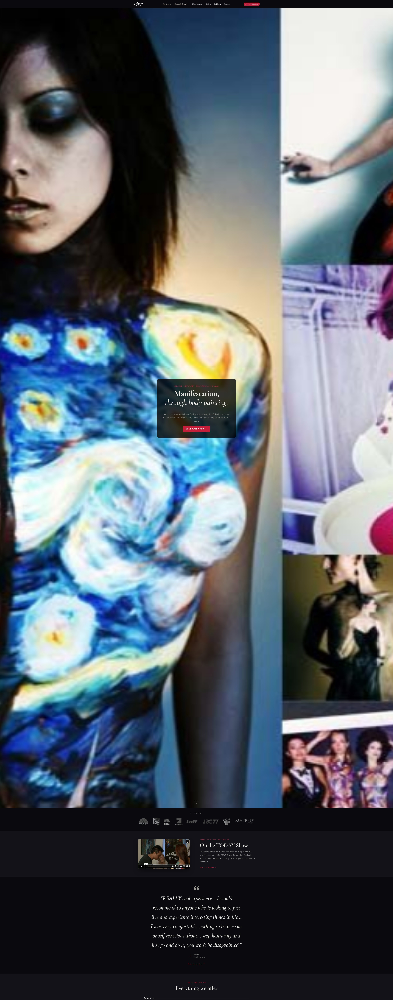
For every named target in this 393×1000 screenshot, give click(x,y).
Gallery (208, 4)
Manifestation (197, 4)
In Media (217, 4)
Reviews (227, 4)
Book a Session (251, 4)
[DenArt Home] (138, 4)
